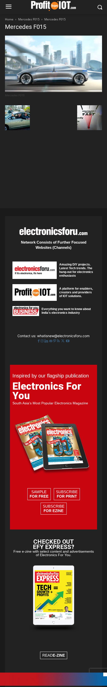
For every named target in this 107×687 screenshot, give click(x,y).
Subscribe (67, 494)
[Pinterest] (55, 341)
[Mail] (51, 341)
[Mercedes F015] (53, 91)
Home (9, 19)
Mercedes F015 (29, 19)
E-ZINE (59, 655)
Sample (39, 494)
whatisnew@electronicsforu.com (63, 336)
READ (53, 655)
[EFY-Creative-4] (53, 684)
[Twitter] (63, 341)
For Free (39, 496)
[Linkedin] (47, 341)
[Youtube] (67, 341)
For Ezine (53, 511)
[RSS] (59, 341)
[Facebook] (39, 341)
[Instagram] (43, 341)
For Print (67, 496)
